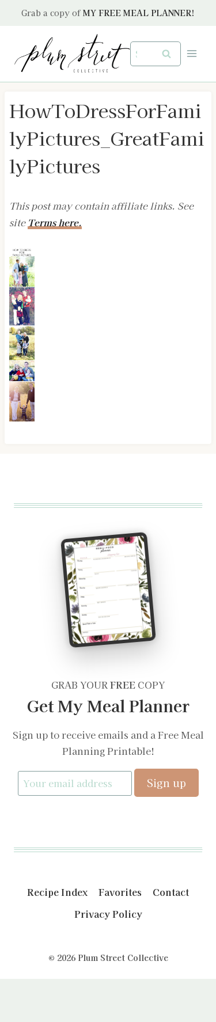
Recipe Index (57, 892)
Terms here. (55, 222)
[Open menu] (191, 54)
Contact (171, 892)
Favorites (120, 892)
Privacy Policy (108, 914)
